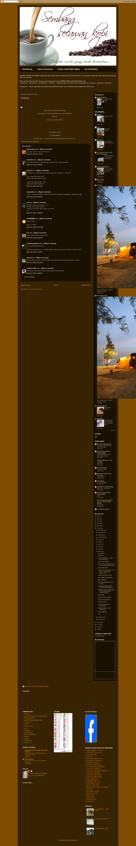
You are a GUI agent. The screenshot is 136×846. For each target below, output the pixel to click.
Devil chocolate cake (92, 779)
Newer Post (25, 285)
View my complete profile (37, 775)
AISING (26, 714)
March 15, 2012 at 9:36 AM (34, 213)
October (100, 535)
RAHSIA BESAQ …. (103, 612)
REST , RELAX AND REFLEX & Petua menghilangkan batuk (106, 564)
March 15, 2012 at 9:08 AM (34, 197)
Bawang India (100, 504)
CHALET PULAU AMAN (104, 597)
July (99, 542)
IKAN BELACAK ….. (103, 602)
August (100, 539)
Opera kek (89, 756)
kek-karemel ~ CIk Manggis (94, 760)
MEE (25, 736)
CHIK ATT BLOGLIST (45, 69)
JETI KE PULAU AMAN (104, 599)
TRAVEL (26, 742)
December (101, 530)
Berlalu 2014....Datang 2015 (103, 488)
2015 (98, 521)
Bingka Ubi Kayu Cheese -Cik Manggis (97, 787)
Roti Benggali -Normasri (93, 783)
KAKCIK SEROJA (102, 406)
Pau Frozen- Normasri (93, 762)
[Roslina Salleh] (91, 742)
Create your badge (89, 743)
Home (56, 285)
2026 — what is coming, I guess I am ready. (109, 170)
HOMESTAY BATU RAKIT (101, 828)
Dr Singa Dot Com (102, 295)
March (100, 551)
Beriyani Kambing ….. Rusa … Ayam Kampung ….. (106, 558)
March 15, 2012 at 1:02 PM (34, 238)
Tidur (99, 614)
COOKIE (26, 722)
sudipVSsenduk (31, 268)
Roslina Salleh (88, 713)
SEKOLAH (27, 740)
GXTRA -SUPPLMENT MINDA (69, 69)
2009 (98, 627)
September (101, 537)
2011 (98, 622)
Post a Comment (29, 277)
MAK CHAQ (100, 179)
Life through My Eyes (103, 166)
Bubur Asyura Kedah (92, 793)
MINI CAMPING (102, 580)
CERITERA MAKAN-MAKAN (31, 720)
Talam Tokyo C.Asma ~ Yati (94, 752)
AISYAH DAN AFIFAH (103, 561)
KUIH (25, 730)
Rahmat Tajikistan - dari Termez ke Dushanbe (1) (109, 157)
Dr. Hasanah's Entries (103, 509)
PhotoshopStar (29, 759)
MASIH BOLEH (100, 180)
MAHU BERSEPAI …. (103, 568)
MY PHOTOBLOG (102, 97)
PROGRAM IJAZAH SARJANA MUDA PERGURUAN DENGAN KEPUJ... (106, 591)
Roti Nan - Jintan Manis (93, 785)
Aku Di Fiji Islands (102, 467)
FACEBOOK (101, 595)
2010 (98, 624)
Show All (113, 430)
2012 (98, 528)
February (100, 617)
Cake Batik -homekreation (94, 768)
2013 (98, 526)
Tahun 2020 (100, 463)
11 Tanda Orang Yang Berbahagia (104, 605)
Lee (28, 202)
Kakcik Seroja (31, 149)
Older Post (86, 285)
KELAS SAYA (27, 726)
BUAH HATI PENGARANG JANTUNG (34, 716)
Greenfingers (100, 481)
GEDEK (99, 114)
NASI (25, 738)
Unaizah (29, 257)
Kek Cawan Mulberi (101, 482)
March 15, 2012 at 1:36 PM (34, 252)
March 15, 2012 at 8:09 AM (34, 164)
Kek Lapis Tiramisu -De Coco (94, 758)
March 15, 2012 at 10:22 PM (35, 262)
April (99, 549)
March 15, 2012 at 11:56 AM (35, 227)
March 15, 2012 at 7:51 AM (34, 154)
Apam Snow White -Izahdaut (94, 777)
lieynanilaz (30, 160)
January (100, 619)
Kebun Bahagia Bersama (104, 444)
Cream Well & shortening (101, 818)
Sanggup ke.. (101, 553)
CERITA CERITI (28, 718)
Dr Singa (99, 185)
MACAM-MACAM (29, 734)
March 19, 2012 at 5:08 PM (34, 273)
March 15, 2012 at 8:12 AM (34, 186)
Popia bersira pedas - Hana (94, 764)
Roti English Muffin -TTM (93, 781)
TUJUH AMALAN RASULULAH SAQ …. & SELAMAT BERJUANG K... (106, 571)
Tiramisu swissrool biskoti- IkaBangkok (97, 770)
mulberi (98, 495)
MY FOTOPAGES (91, 69)
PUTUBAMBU (31, 218)
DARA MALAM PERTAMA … (105, 575)
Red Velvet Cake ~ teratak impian (96, 766)
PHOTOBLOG (27, 69)
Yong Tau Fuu (90, 801)
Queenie (29, 170)
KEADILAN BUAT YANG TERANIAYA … (104, 608)
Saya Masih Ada (101, 476)
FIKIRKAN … (101, 555)
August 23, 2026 (109, 116)
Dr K (28, 233)
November (101, 532)
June (99, 544)
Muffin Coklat (90, 795)
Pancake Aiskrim (91, 799)
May (99, 546)
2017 (98, 516)
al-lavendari (30, 192)
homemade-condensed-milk (94, 775)
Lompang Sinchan (92, 754)
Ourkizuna (100, 418)
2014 (98, 523)
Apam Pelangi (90, 797)
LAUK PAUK (27, 732)
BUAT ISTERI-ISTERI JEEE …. (106, 577)
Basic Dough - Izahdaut (93, 791)
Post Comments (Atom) (35, 289)
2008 (98, 629)
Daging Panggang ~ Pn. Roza (95, 750)
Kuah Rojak (90, 789)
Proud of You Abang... (102, 469)
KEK (25, 724)
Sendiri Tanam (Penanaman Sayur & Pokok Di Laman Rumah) (105, 501)
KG (25, 728)
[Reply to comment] (46, 149)
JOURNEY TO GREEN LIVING (105, 487)
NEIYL (98, 127)
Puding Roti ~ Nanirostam (94, 773)
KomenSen (100, 140)
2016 (98, 519)
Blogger (75, 840)
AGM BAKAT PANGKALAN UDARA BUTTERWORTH (105, 586)
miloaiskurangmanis (33, 243)
